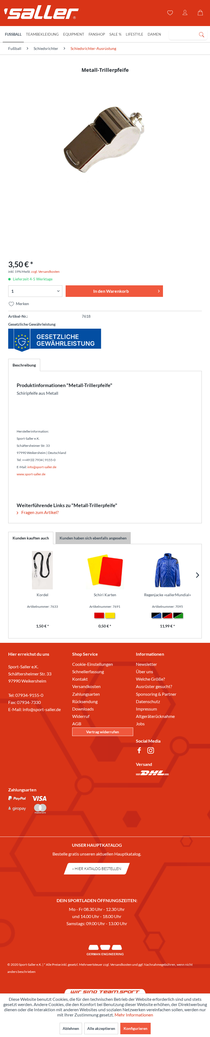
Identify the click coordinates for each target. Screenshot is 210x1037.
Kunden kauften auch (31, 538)
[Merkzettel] (169, 12)
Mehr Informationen (134, 1014)
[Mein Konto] (185, 12)
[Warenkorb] (201, 12)
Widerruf (80, 716)
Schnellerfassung (88, 671)
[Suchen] (201, 34)
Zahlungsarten (86, 694)
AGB (76, 723)
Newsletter (146, 664)
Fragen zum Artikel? (40, 512)
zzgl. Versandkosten (45, 271)
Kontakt (80, 678)
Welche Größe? (150, 678)
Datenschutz (148, 701)
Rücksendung (85, 701)
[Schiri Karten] (105, 570)
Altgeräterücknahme (155, 716)
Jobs (140, 723)
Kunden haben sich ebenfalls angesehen (93, 538)
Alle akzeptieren (101, 1028)
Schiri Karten (105, 594)
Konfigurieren (135, 1028)
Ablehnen (71, 1028)
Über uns (144, 671)
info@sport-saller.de (42, 709)
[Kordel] (42, 570)
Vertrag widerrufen (102, 731)
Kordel (42, 594)
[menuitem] (188, 34)
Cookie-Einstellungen (92, 664)
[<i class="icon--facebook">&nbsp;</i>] (140, 751)
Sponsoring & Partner (156, 694)
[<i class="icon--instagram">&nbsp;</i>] (151, 751)
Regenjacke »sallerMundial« (167, 594)
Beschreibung (24, 365)
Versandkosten (86, 686)
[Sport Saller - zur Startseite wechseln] (39, 13)
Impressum (146, 708)
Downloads (83, 708)
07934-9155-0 (29, 695)
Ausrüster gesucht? (154, 686)
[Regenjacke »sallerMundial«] (167, 570)
